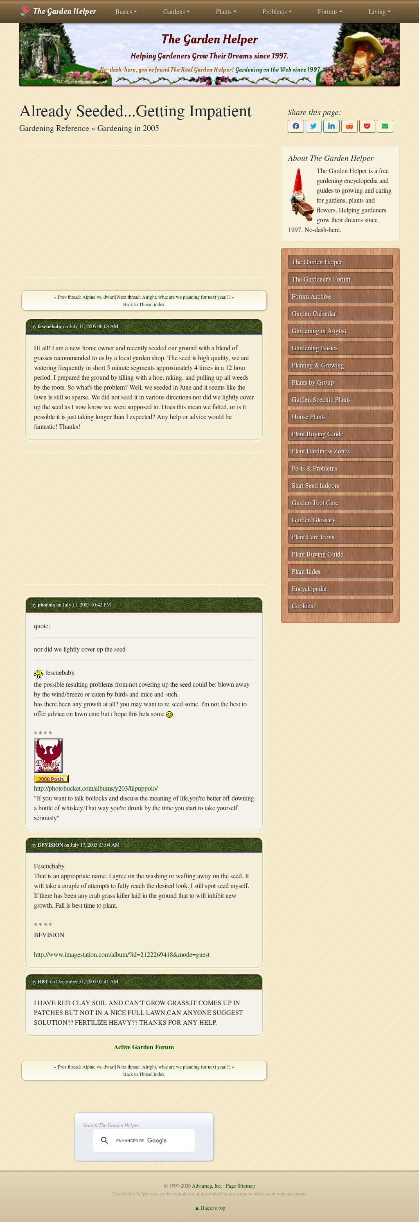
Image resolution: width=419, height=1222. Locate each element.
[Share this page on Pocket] (367, 126)
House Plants (309, 416)
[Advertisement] (144, 211)
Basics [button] (123, 11)
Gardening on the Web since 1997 (277, 70)
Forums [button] (328, 11)
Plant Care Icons (313, 536)
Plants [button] (224, 11)
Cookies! (303, 605)
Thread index (151, 304)
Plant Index (306, 571)
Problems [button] (275, 11)
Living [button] (377, 11)
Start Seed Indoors (315, 485)
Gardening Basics (315, 347)
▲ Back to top (209, 1207)
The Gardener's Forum (321, 279)
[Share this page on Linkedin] (331, 126)
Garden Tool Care (315, 502)
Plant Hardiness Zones (321, 450)
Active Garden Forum (144, 1046)
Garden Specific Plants (321, 399)
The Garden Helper (64, 11)
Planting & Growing (318, 365)
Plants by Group (313, 382)
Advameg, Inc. (207, 1185)
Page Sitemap (240, 1185)
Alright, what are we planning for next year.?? (186, 296)
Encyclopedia (309, 588)
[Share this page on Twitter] (314, 126)
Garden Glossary (314, 519)
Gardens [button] (174, 11)
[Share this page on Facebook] (296, 126)
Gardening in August (319, 330)
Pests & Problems (314, 468)
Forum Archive (311, 296)
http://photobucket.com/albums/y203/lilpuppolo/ (96, 788)
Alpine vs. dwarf (98, 296)
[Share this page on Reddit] (349, 126)
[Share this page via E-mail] (385, 126)
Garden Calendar (314, 313)
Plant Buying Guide (317, 433)
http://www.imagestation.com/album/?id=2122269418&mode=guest (122, 954)
